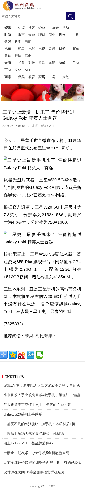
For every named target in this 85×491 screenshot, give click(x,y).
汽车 (7, 49)
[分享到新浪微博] (22, 355)
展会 (55, 27)
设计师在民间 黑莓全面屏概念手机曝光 (34, 472)
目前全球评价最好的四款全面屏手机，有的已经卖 (42, 462)
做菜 (21, 77)
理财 (41, 34)
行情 (18, 56)
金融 (31, 34)
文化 (18, 70)
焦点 (21, 27)
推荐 (31, 27)
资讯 (7, 27)
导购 (7, 56)
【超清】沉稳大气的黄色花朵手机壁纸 (34, 434)
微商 (7, 63)
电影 (31, 49)
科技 (62, 34)
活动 (65, 27)
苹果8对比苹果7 (40, 336)
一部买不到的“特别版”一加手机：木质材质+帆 (39, 424)
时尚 (7, 34)
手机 (75, 34)
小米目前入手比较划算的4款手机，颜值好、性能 (42, 395)
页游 (7, 70)
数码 (7, 42)
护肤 (21, 63)
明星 (21, 49)
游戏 (62, 63)
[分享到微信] (39, 355)
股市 (21, 34)
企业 (41, 27)
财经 (62, 49)
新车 (75, 49)
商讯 (7, 77)
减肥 (52, 63)
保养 (28, 56)
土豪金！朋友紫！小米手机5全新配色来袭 (36, 453)
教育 (31, 77)
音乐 (52, 49)
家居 (41, 77)
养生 (55, 77)
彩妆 (31, 63)
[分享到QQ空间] (13, 355)
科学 (18, 42)
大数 (65, 77)
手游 (75, 63)
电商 (28, 42)
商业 (52, 34)
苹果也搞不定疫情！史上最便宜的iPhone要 (37, 405)
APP (28, 70)
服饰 (41, 63)
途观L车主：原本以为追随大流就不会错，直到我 (42, 385)
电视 (41, 49)
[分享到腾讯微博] (30, 355)
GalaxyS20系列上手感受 (23, 414)
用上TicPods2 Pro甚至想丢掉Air (28, 443)
